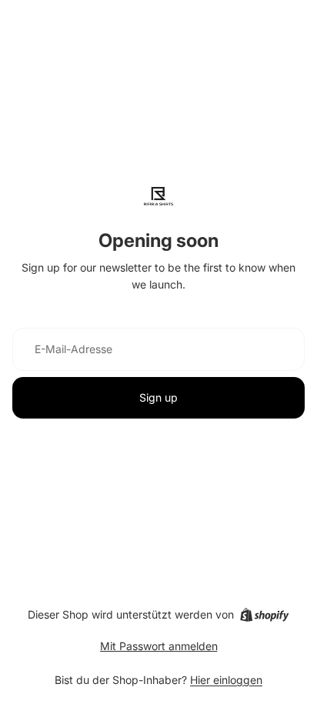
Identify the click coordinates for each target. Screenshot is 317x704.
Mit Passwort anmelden (159, 645)
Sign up (158, 397)
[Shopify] (264, 615)
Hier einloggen (226, 679)
